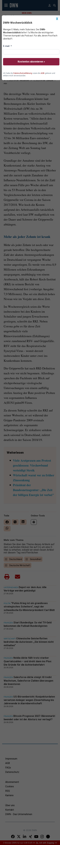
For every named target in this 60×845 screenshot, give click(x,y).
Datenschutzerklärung (22, 73)
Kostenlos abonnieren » (31, 61)
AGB (42, 73)
